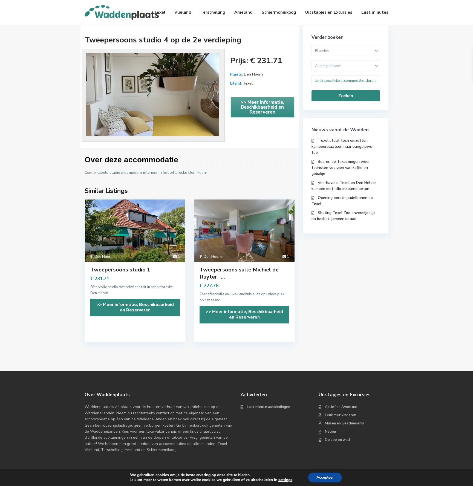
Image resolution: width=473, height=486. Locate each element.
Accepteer (325, 477)
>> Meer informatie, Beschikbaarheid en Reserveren (262, 107)
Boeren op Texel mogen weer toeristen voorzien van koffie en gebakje (341, 167)
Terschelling (212, 12)
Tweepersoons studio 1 (120, 269)
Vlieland (182, 12)
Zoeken (345, 96)
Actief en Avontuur (341, 406)
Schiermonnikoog (279, 12)
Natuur (330, 431)
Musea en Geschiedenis (344, 423)
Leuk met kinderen (340, 415)
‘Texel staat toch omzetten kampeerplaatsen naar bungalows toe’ (342, 146)
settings (285, 480)
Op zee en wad (337, 439)
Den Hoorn (253, 74)
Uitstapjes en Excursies (328, 12)
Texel (159, 12)
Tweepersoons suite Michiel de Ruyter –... (239, 273)
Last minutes (374, 12)
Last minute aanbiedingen (268, 406)
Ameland (243, 12)
